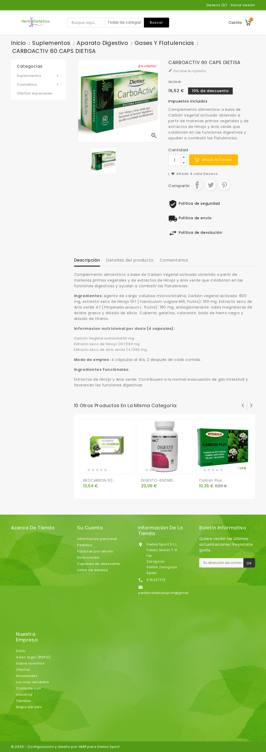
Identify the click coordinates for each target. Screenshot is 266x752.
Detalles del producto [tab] (130, 260)
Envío (21, 650)
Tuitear (210, 185)
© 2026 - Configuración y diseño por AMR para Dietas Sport (65, 746)
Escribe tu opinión (187, 70)
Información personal (97, 538)
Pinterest (224, 185)
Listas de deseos (92, 570)
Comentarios (174, 260)
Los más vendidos (32, 682)
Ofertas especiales (34, 93)
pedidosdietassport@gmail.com (168, 592)
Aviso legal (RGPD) (33, 657)
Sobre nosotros (30, 663)
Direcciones (88, 557)
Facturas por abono (95, 551)
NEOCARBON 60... (99, 480)
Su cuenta (90, 528)
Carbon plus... (212, 480)
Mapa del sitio (29, 707)
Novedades (26, 675)
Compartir (197, 185)
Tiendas (23, 700)
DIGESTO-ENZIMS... (158, 480)
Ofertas (23, 669)
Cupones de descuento (99, 563)
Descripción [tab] (87, 260)
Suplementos (38, 75)
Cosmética (38, 84)
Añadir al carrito (217, 159)
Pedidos (84, 545)
